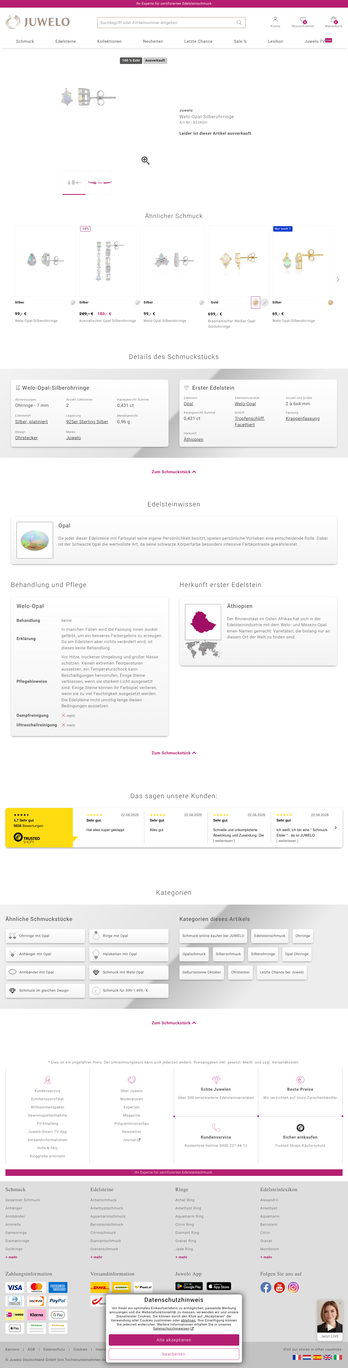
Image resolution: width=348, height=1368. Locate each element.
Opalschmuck (194, 954)
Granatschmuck (105, 1249)
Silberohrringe (263, 954)
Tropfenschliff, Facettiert (250, 421)
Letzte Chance (198, 42)
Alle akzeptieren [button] (174, 1340)
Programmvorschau (131, 1123)
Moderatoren (131, 1099)
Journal (129, 1140)
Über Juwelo (132, 1091)
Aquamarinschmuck (108, 1216)
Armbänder (15, 1216)
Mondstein (269, 1249)
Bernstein (268, 1224)
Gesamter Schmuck (22, 1200)
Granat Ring (185, 1241)
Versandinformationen (47, 1140)
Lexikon (275, 42)
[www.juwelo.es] (317, 1357)
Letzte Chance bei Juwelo (282, 972)
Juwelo (73, 438)
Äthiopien (193, 439)
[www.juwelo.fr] (297, 1357)
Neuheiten (153, 42)
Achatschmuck (104, 1200)
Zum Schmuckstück (171, 472)
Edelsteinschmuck (269, 936)
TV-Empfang (47, 1123)
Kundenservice (48, 1091)
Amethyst (268, 1208)
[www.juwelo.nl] (307, 1357)
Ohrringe (303, 936)
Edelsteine (65, 42)
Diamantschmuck (106, 1241)
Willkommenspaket (47, 1107)
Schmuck (25, 42)
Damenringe (16, 1232)
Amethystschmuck (107, 1208)
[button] (275, 22)
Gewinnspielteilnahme (47, 1115)
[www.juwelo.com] (328, 1357)
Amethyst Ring (188, 1208)
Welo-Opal (245, 404)
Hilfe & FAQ (48, 1148)
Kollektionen (109, 42)
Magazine (131, 1115)
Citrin (265, 1232)
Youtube (279, 1287)
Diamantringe (17, 1241)
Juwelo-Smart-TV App (47, 1132)
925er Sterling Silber (87, 422)
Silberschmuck (228, 954)
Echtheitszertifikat (47, 1099)
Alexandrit (269, 1200)
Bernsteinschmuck (107, 1224)
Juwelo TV (317, 42)
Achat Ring (185, 1200)
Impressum (105, 1349)
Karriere (12, 1349)
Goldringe (14, 1249)
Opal (188, 404)
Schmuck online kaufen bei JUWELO (213, 936)
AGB (31, 1349)
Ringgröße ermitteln (47, 1156)
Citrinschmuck (103, 1232)
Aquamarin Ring (189, 1216)
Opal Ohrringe (297, 954)
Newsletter (131, 1132)
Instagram (293, 1287)
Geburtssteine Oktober (201, 972)
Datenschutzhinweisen (171, 1328)
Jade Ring (184, 1249)
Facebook (265, 1287)
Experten (132, 1107)
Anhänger (13, 1208)
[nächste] (337, 279)
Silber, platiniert (31, 422)
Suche (240, 22)
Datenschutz (54, 1349)
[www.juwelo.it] (338, 1357)
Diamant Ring (187, 1232)
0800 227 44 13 (233, 1145)
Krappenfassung (303, 418)
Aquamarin (270, 1216)
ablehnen (188, 1320)
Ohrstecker (26, 438)
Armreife (13, 1224)
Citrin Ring (184, 1224)
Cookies (80, 1349)
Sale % (240, 42)
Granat (266, 1241)
